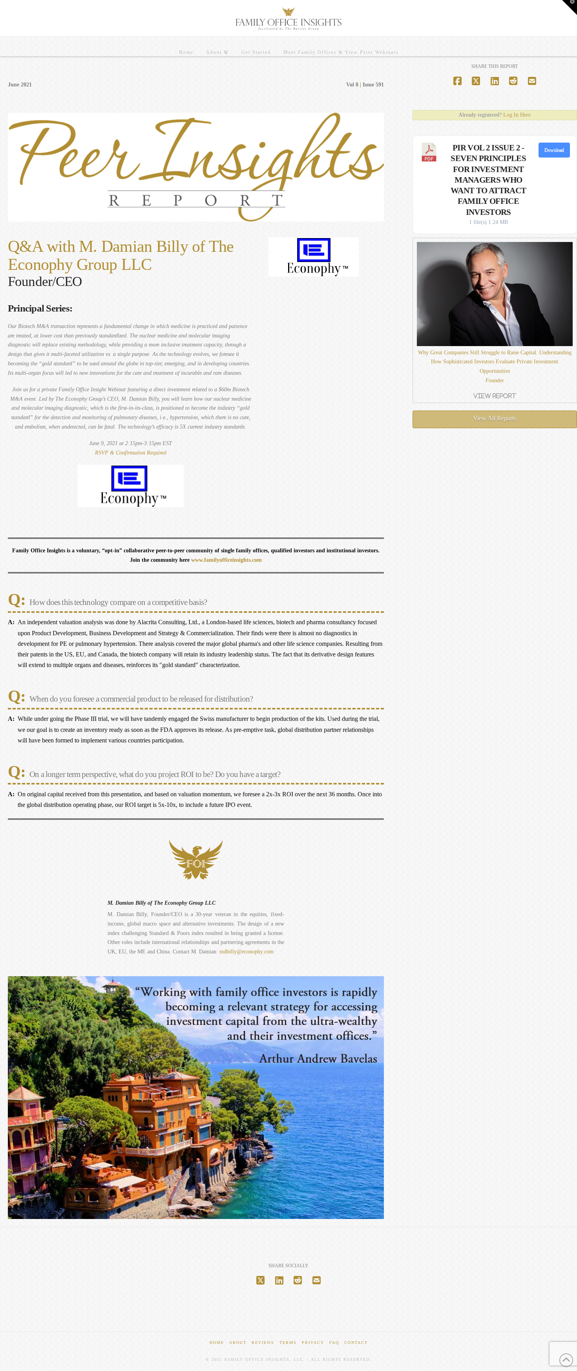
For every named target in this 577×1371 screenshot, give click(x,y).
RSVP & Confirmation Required (130, 453)
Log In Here (517, 115)
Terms (288, 1342)
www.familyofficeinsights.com (226, 560)
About (238, 1342)
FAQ (334, 1342)
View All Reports (494, 418)
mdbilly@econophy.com (246, 952)
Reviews (263, 1342)
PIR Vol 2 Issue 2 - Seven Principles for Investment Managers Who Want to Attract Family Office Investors (488, 180)
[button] (569, 7)
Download (554, 150)
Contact (356, 1342)
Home (217, 1342)
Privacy (313, 1342)
